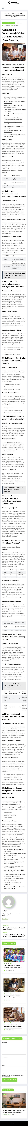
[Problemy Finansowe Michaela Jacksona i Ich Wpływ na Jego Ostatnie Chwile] (14, 984)
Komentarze (4, 1042)
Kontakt (13, 1123)
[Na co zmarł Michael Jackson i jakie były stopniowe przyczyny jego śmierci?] (14, 955)
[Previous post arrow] (24, 928)
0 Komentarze (15, 25)
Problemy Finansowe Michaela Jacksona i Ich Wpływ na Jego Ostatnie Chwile (12, 996)
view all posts (5, 918)
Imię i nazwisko (5, 1057)
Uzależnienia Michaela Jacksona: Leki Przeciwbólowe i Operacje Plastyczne (13, 935)
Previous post (5, 925)
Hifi (4, 1094)
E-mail (3, 1065)
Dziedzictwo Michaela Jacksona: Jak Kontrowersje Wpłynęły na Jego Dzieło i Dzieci (12, 1025)
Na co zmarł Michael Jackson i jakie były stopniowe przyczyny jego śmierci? (12, 966)
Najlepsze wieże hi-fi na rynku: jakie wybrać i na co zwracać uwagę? (14, 1111)
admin (20, 22)
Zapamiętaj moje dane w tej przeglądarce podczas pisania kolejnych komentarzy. (12, 1076)
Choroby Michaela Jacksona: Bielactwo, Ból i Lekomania (14, 928)
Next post (5, 932)
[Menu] (3, 8)
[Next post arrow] (24, 935)
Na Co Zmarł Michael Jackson (8, 22)
